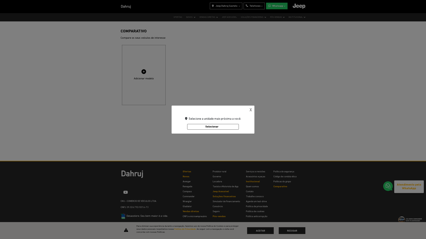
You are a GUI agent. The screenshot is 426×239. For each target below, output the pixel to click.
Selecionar (211, 126)
